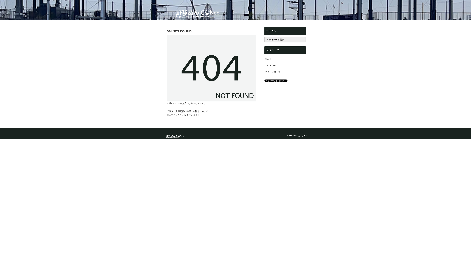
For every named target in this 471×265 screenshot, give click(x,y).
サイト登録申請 (272, 72)
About (268, 59)
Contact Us (270, 65)
